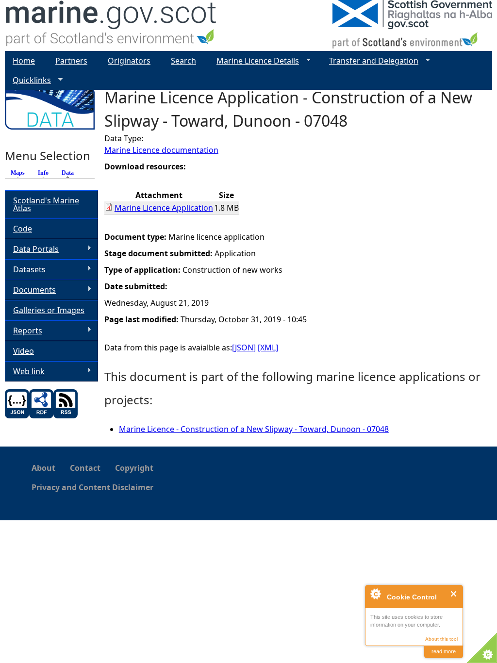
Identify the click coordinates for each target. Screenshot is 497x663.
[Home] (111, 25)
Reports (23, 330)
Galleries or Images (48, 310)
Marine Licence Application (164, 207)
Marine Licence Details (254, 60)
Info (43, 172)
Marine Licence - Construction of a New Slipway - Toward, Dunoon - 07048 (254, 429)
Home (24, 60)
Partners (71, 60)
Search (183, 60)
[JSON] (244, 347)
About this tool (441, 639)
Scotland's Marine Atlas (46, 204)
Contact (85, 468)
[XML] (268, 347)
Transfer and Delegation (369, 60)
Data (70, 172)
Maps (18, 172)
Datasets (25, 269)
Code (22, 228)
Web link (25, 371)
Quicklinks (28, 80)
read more (443, 651)
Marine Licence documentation (161, 150)
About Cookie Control (375, 593)
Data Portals (32, 249)
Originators (129, 60)
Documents (30, 290)
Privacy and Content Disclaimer (92, 487)
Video (23, 351)
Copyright (134, 468)
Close (454, 594)
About (43, 468)
